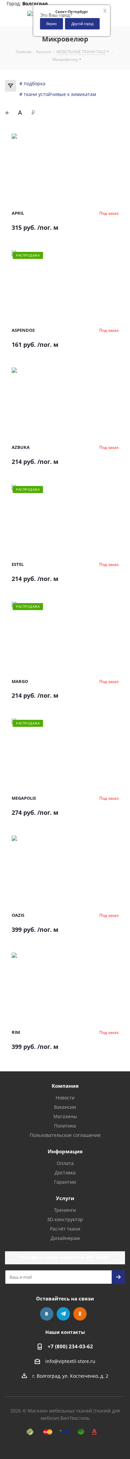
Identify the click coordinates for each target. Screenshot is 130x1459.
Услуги (65, 1198)
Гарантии (65, 1182)
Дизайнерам (65, 1238)
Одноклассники (80, 1314)
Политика (65, 1126)
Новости (65, 1097)
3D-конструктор (65, 1219)
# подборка (32, 83)
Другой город (82, 23)
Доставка (65, 1172)
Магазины (65, 1116)
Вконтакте (46, 1314)
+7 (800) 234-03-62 (70, 1346)
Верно (51, 23)
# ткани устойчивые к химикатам (57, 94)
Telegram (63, 1314)
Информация (65, 1151)
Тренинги (65, 1210)
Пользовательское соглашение (65, 1135)
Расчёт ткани (65, 1229)
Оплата (65, 1163)
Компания (65, 1085)
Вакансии (65, 1107)
